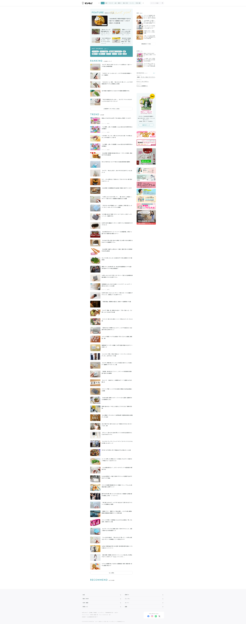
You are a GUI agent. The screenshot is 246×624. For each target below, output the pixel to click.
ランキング (111, 3)
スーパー (127, 602)
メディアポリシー (101, 612)
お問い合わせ (84, 612)
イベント (114, 54)
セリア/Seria (95, 51)
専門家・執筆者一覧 (94, 614)
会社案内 (83, 616)
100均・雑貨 (138, 3)
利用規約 (95, 612)
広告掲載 (90, 612)
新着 (106, 3)
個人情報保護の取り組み (92, 616)
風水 (124, 51)
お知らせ (116, 612)
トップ (102, 3)
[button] (99, 3)
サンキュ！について (85, 614)
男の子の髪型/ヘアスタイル (115, 51)
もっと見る (111, 573)
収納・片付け (125, 3)
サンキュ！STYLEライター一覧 (104, 614)
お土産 (124, 54)
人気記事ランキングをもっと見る (111, 108)
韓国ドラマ (94, 54)
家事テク (119, 3)
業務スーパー (102, 54)
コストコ (109, 54)
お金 (115, 3)
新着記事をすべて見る (146, 43)
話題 (126, 606)
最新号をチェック (146, 125)
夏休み (119, 54)
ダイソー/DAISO (103, 51)
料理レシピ (85, 606)
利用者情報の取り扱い (109, 612)
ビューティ (132, 3)
